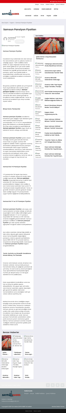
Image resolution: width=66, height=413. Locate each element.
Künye (42, 4)
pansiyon (26, 178)
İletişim (37, 4)
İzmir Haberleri (46, 9)
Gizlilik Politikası (50, 4)
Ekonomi (28, 16)
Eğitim (56, 9)
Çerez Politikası (60, 4)
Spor (42, 16)
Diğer (55, 16)
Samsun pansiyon (9, 128)
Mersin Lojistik (37, 411)
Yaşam (49, 16)
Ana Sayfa (27, 9)
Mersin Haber (28, 411)
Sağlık (36, 16)
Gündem (36, 9)
